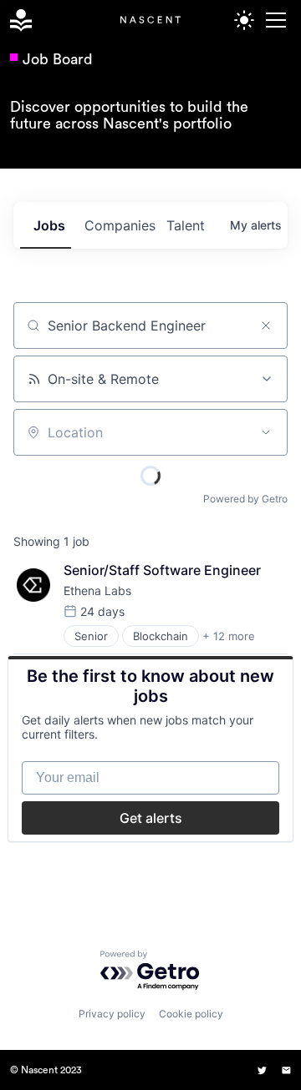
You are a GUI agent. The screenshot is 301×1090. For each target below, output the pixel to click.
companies (118, 225)
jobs (49, 225)
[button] (273, 20)
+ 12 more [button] (228, 636)
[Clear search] (265, 325)
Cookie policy (191, 1013)
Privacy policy (112, 1013)
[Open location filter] (265, 432)
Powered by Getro (245, 498)
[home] (17, 20)
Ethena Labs (97, 590)
